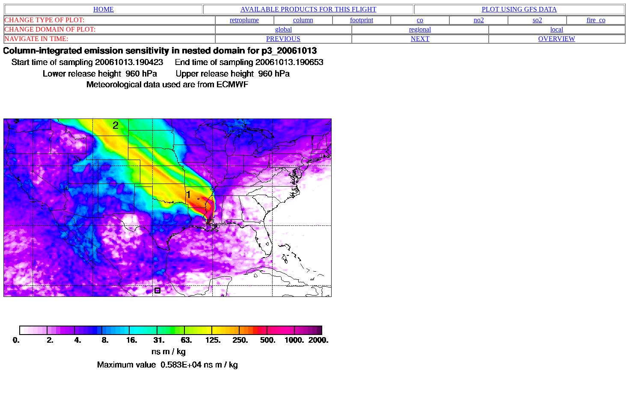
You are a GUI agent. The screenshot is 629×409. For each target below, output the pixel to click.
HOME (103, 9)
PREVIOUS (283, 38)
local (556, 29)
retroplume (244, 20)
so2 (537, 20)
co (420, 20)
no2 (479, 20)
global (283, 29)
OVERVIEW (556, 38)
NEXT (420, 38)
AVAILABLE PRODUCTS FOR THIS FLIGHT (308, 9)
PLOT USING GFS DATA (519, 9)
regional (420, 29)
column (303, 20)
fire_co (596, 20)
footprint (361, 20)
